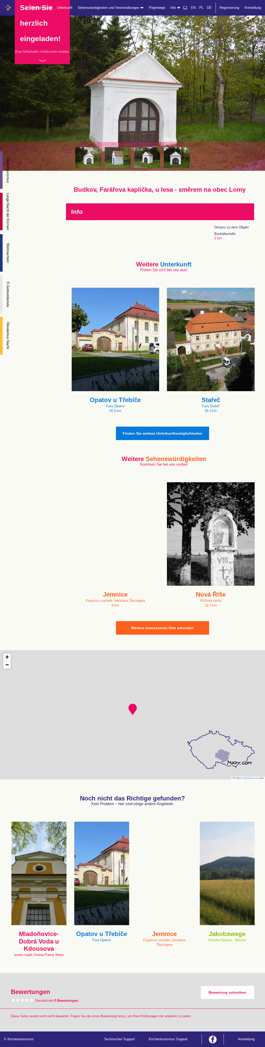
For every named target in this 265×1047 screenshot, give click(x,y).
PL (201, 8)
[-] (88, 157)
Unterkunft (64, 8)
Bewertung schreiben (227, 992)
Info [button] (173, 8)
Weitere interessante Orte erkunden (162, 628)
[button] (132, 709)
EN (193, 8)
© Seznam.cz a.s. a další (253, 777)
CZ (185, 8)
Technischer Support (119, 1039)
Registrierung (229, 8)
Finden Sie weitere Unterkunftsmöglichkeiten (162, 433)
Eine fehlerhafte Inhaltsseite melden (42, 52)
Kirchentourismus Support (168, 1039)
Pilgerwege (157, 8)
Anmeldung (252, 8)
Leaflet (237, 777)
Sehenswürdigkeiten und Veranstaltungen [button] (109, 8)
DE (209, 8)
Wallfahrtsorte (41, 8)
